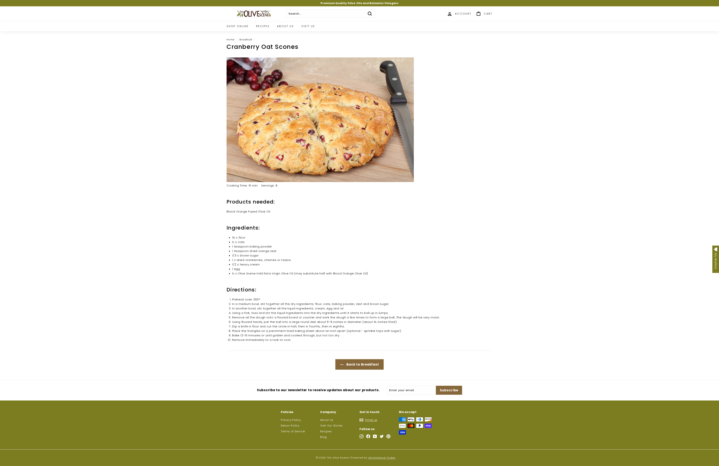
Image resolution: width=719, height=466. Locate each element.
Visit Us (308, 26)
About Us (285, 26)
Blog (323, 437)
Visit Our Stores (331, 425)
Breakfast (245, 39)
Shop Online (238, 26)
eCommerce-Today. (382, 457)
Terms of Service (293, 431)
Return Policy (290, 425)
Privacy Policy (291, 420)
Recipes (263, 26)
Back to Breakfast (362, 364)
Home (231, 39)
